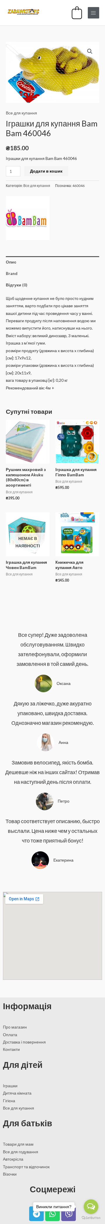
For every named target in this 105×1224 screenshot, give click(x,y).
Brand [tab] (12, 273)
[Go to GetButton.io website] (91, 1218)
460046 (78, 185)
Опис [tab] (11, 261)
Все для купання (21, 112)
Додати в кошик (46, 170)
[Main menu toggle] (93, 12)
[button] (90, 51)
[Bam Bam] (28, 218)
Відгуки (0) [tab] (16, 284)
